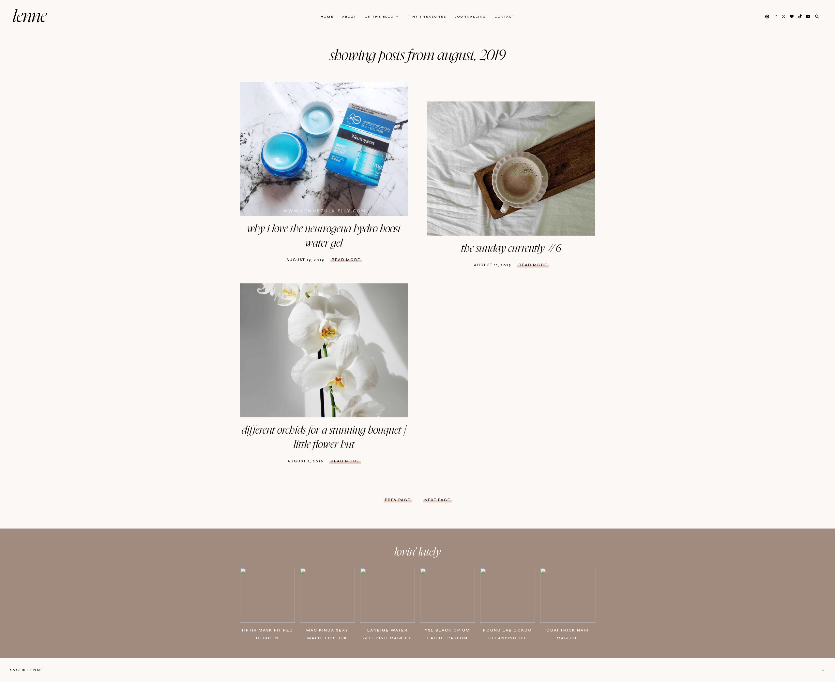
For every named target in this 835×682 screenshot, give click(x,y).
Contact (505, 17)
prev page (398, 500)
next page (437, 500)
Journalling (470, 17)
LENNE (30, 17)
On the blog (379, 17)
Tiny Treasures (427, 17)
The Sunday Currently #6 (511, 248)
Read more (346, 260)
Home (327, 17)
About (349, 17)
